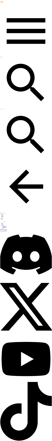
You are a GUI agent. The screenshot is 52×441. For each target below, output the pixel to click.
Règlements (2, 216)
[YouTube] (26, 381)
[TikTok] (26, 440)
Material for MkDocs (4, 231)
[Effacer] (0, 212)
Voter (1, 215)
